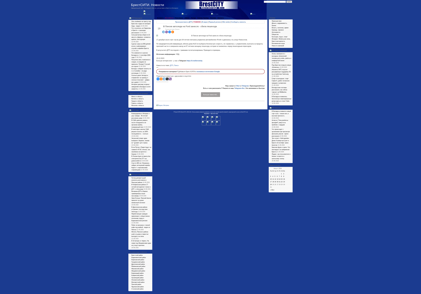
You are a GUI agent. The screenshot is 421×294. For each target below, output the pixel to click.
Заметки (277, 108)
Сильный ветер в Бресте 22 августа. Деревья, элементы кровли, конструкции (140, 37)
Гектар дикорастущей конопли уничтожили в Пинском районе (138, 180)
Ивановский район (137, 269)
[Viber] (166, 32)
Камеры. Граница (203, 18)
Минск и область (137, 96)
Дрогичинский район (138, 264)
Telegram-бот (239, 88)
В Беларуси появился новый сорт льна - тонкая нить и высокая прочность (281, 113)
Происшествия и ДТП (183, 22)
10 (271, 179)
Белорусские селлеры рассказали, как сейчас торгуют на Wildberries (279, 90)
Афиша (187, 18)
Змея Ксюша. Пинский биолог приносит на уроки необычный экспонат (141, 200)
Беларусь (160, 18)
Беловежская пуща (278, 43)
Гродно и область (137, 101)
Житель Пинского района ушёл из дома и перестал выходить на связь (139, 234)
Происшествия (170, 29)
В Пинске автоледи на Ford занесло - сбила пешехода (190, 26)
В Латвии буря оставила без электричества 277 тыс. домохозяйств (140, 158)
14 (279, 179)
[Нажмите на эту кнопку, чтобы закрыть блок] (151, 18)
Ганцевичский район (138, 262)
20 (277, 182)
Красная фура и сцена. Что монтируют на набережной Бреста (281, 149)
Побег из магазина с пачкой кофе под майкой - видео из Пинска (140, 227)
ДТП (171, 65)
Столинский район (137, 289)
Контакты (221, 18)
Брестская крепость (278, 41)
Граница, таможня (278, 30)
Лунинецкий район (137, 278)
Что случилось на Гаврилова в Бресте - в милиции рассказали (141, 30)
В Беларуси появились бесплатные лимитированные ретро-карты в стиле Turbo (281, 99)
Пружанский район (137, 287)
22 (282, 182)
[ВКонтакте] (169, 32)
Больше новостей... (210, 95)
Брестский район (137, 255)
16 (284, 179)
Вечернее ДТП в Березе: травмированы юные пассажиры (139, 193)
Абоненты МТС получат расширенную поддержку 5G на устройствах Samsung (281, 72)
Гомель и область (137, 103)
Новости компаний (278, 46)
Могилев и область (137, 105)
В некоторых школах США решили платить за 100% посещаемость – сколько (140, 131)
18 (273, 182)
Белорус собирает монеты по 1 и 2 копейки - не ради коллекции (141, 71)
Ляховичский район (137, 280)
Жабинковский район (138, 266)
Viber (238, 86)
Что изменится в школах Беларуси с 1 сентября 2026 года (140, 55)
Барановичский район (138, 257)
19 (275, 182)
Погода (193, 18)
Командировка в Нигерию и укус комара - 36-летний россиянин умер (140, 116)
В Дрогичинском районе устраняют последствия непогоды (139, 209)
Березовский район (137, 260)
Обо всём (226, 22)
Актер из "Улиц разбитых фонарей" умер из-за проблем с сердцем (280, 122)
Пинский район (136, 284)
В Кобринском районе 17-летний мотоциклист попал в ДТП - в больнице (141, 187)
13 (277, 179)
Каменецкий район (137, 273)
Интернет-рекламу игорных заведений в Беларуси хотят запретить (141, 87)
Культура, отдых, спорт (279, 37)
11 (273, 179)
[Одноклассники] (172, 32)
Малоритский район (137, 282)
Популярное (138, 18)
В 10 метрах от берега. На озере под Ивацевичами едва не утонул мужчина (141, 243)
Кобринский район (137, 275)
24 (271, 184)
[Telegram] (163, 32)
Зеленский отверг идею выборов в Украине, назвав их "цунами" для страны (140, 140)
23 (284, 182)
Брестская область (140, 174)
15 (282, 179)
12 (275, 179)
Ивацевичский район (138, 271)
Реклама (213, 18)
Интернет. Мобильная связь (281, 39)
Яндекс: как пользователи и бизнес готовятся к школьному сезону (281, 156)
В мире (136, 110)
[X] (167, 79)
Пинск (176, 65)
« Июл (272, 190)
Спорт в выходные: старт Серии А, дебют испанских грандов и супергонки (281, 81)
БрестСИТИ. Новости (147, 5)
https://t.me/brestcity (194, 61)
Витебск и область (137, 99)
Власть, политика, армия (280, 28)
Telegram (245, 86)
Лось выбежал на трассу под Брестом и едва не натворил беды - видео (141, 24)
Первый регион (215, 22)
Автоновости (276, 32)
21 (279, 182)
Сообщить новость (238, 22)
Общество (275, 34)
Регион (177, 29)
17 (271, 182)
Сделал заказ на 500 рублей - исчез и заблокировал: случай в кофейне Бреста (141, 46)
